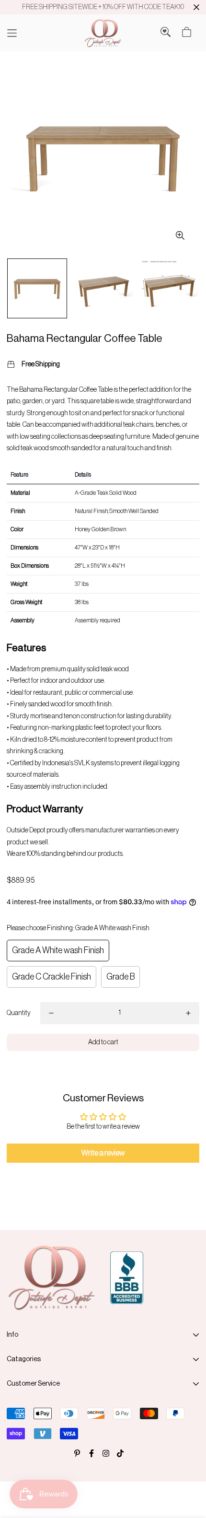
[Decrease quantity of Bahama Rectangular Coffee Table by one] (51, 1013)
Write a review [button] (103, 1153)
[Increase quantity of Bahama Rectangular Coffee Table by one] (188, 1013)
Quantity (19, 1013)
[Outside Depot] (103, 32)
